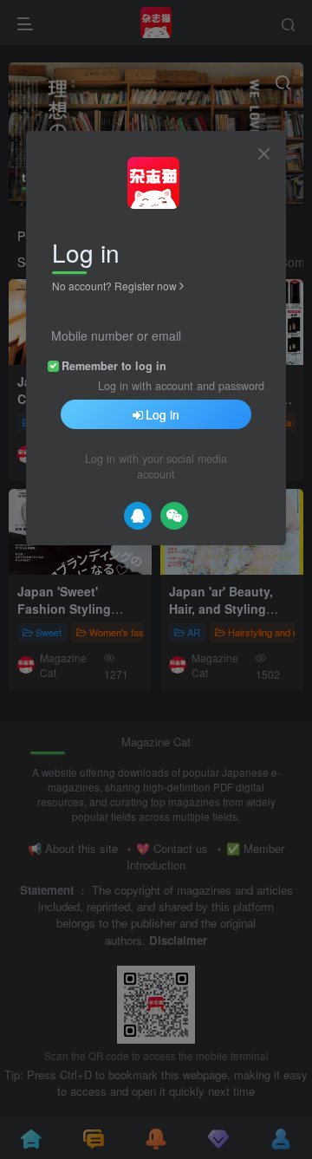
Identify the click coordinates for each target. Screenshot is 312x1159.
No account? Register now (114, 285)
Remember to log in (114, 366)
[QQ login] (138, 516)
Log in (162, 414)
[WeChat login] (174, 516)
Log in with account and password (181, 386)
